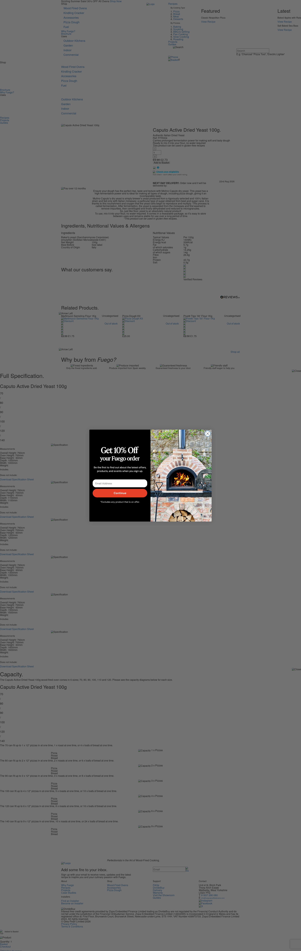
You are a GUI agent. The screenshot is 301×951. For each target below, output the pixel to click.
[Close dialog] (207, 433)
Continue (120, 493)
